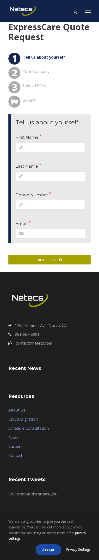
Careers (15, 446)
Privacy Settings (78, 549)
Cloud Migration (23, 419)
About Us (16, 410)
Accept (48, 549)
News (13, 437)
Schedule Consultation (28, 428)
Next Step (48, 260)
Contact (15, 455)
